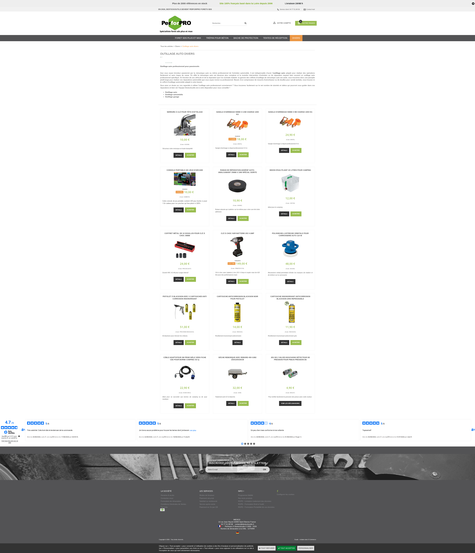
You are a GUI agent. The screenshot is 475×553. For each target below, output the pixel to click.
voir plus (193, 430)
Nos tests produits (245, 498)
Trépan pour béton (217, 38)
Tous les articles (166, 46)
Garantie (164, 507)
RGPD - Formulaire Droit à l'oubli (251, 504)
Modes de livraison (207, 495)
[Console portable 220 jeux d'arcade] (185, 185)
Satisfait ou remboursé (208, 501)
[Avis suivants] (473, 430)
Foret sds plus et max (188, 38)
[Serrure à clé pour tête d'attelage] (185, 135)
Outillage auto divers (190, 46)
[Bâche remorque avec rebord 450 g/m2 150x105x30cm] (237, 383)
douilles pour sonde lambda (291, 80)
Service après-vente (207, 504)
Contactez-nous (167, 498)
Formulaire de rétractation (171, 501)
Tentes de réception (275, 38)
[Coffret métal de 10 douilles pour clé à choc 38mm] (185, 259)
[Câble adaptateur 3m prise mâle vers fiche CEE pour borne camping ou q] (185, 383)
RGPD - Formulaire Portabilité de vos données (256, 507)
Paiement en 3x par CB (209, 507)
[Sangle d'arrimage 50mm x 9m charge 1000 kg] (290, 130)
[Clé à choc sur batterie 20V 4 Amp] (237, 257)
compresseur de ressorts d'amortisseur (259, 80)
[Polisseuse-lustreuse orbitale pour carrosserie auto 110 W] (290, 259)
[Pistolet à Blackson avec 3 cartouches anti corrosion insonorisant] (185, 322)
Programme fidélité (245, 495)
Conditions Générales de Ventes (173, 504)
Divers (177, 46)
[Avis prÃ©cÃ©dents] (23, 430)
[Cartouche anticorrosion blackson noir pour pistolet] (237, 322)
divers (296, 38)
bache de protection (246, 38)
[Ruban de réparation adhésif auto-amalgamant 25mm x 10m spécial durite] (237, 196)
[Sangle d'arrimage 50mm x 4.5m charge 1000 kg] (237, 132)
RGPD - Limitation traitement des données (254, 501)
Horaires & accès (167, 495)
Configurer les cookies (285, 494)
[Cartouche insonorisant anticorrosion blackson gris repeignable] (290, 322)
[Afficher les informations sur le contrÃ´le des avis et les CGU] (19, 436)
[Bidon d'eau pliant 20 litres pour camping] (290, 193)
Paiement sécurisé (207, 498)
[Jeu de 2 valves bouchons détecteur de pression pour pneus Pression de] (290, 383)
